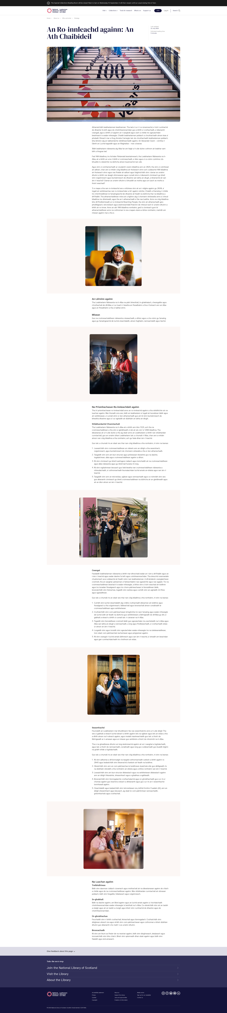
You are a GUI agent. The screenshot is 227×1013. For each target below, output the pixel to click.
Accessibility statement (98, 992)
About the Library (58, 980)
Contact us (140, 997)
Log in (166, 11)
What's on (137, 11)
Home (48, 18)
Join (158, 10)
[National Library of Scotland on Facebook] (167, 993)
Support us (147, 11)
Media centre (140, 992)
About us (56, 18)
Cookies (94, 997)
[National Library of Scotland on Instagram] (163, 993)
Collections (112, 11)
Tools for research (126, 11)
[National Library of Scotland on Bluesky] (171, 993)
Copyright (94, 1000)
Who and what (66, 18)
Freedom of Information (121, 1000)
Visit (104, 11)
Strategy (76, 18)
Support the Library (120, 995)
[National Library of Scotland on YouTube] (174, 993)
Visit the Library (57, 974)
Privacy (94, 995)
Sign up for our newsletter (144, 995)
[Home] (57, 10)
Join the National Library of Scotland (72, 968)
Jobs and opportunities (121, 997)
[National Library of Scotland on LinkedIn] (178, 993)
